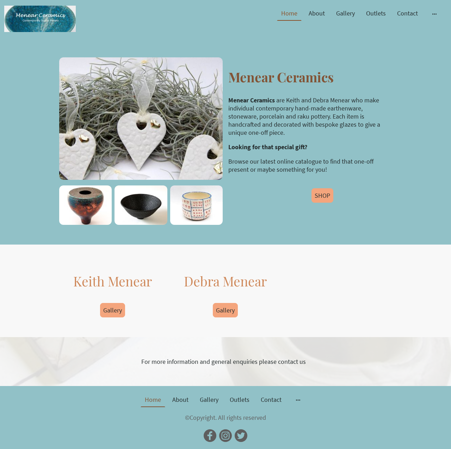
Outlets (376, 13)
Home (289, 13)
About (317, 13)
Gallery (345, 13)
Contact (407, 13)
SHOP (322, 195)
